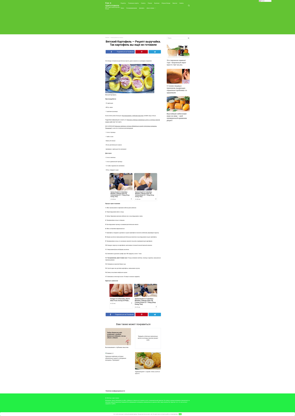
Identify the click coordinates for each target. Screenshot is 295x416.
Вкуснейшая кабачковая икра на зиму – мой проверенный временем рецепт (177, 117)
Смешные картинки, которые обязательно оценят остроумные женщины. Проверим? (115, 358)
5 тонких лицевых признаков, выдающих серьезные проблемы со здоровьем (177, 89)
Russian (263, 0)
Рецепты (123, 3)
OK (180, 414)
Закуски (174, 3)
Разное (150, 3)
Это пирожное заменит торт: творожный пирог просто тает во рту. (176, 62)
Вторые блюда (166, 3)
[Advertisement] (147, 22)
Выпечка (156, 3)
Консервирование (131, 8)
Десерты (141, 8)
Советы (143, 3)
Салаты (181, 3)
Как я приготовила (112, 4)
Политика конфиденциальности (115, 391)
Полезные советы (133, 3)
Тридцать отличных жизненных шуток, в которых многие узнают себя (148, 338)
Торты (122, 8)
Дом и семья (150, 8)
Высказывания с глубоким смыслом (132, 115)
